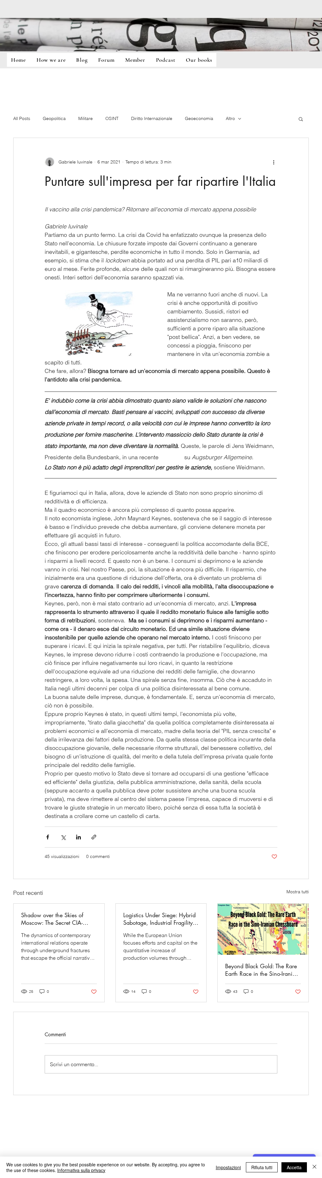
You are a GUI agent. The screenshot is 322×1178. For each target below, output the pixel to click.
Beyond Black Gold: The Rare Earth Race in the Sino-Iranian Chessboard (262, 969)
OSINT (112, 118)
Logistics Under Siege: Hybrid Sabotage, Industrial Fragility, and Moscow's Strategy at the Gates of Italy (159, 918)
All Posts (21, 118)
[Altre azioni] (273, 162)
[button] (301, 118)
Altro (230, 118)
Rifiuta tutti (261, 1167)
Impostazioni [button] (228, 1167)
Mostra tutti (297, 892)
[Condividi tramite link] (94, 837)
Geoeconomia (199, 118)
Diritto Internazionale (151, 118)
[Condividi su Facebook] (48, 837)
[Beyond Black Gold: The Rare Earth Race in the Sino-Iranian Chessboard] (263, 929)
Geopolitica (54, 118)
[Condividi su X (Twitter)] (63, 837)
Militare (85, 118)
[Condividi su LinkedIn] (78, 837)
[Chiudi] (314, 1167)
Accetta (294, 1167)
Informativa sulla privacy (81, 1170)
